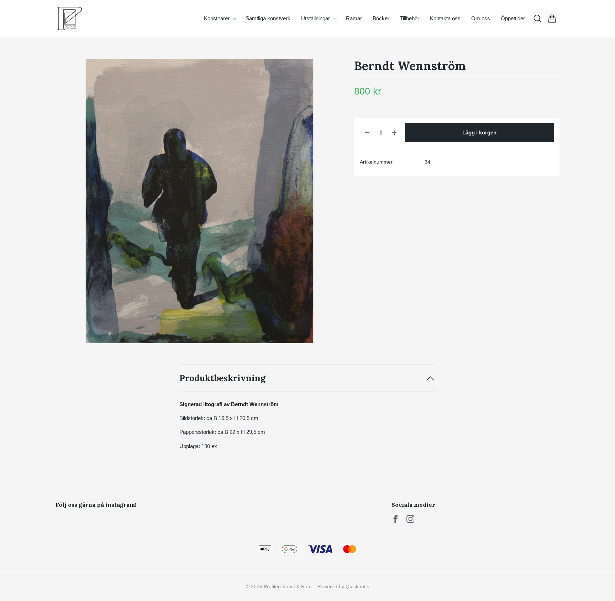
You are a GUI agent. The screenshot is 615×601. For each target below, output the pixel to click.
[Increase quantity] (394, 132)
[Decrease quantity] (367, 132)
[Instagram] (410, 519)
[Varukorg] (552, 18)
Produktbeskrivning (222, 378)
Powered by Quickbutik (343, 586)
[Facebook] (395, 519)
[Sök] (537, 18)
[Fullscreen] (199, 201)
